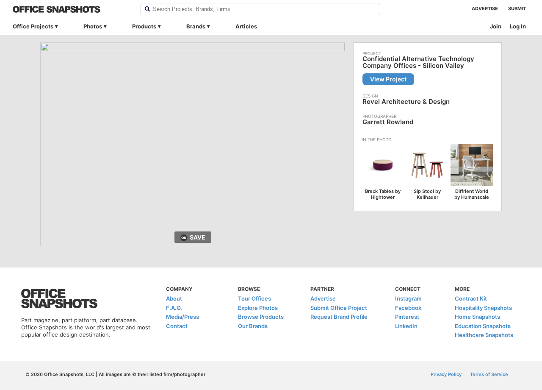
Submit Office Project (338, 307)
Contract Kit (471, 298)
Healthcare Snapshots (484, 335)
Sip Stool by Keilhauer (427, 194)
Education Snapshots (483, 326)
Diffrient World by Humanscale (471, 194)
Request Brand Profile (339, 316)
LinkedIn (406, 326)
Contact (177, 326)
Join (495, 26)
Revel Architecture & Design (406, 102)
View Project (388, 79)
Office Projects (33, 26)
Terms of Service (489, 374)
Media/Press (182, 316)
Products (144, 26)
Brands (195, 26)
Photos (92, 26)
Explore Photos (258, 307)
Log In (518, 26)
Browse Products (261, 316)
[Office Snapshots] (71, 9)
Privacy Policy (446, 374)
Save (197, 237)
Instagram (408, 298)
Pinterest (407, 316)
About (174, 298)
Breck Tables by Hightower (383, 194)
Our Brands (253, 326)
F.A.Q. (174, 307)
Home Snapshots (477, 316)
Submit (517, 8)
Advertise (485, 8)
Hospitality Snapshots (483, 307)
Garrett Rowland (387, 122)
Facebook (408, 307)
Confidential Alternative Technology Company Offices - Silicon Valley (418, 62)
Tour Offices (254, 298)
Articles (246, 26)
